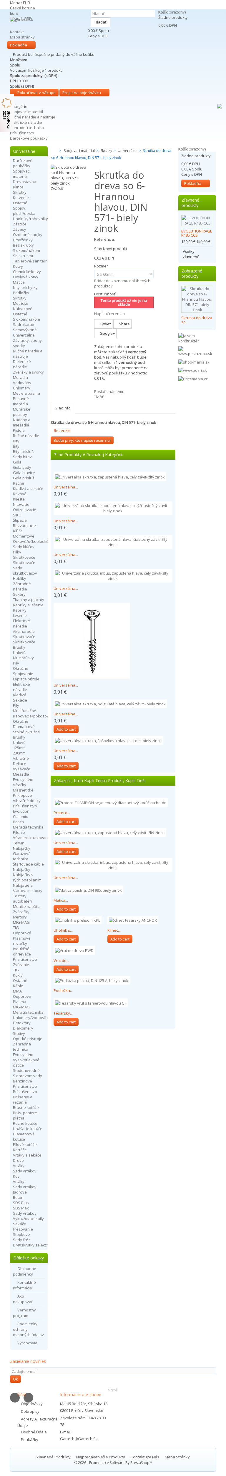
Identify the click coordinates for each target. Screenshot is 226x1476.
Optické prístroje (27, 1038)
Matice (19, 282)
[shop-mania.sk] (194, 361)
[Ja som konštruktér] (197, 338)
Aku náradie (24, 631)
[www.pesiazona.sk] (197, 351)
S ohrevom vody (27, 1075)
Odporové (22, 933)
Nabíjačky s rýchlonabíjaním (27, 877)
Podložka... (63, 990)
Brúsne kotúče (26, 1107)
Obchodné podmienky (24, 1271)
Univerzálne (24, 335)
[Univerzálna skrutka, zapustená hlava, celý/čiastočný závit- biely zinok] (113, 508)
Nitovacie (21, 504)
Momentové (23, 536)
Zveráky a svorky (28, 372)
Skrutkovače (24, 557)
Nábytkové (22, 308)
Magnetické (23, 790)
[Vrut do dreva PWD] (74, 950)
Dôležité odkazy (28, 1258)
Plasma (19, 1001)
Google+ (107, 333)
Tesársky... (63, 1013)
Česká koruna (22, 8)
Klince (18, 187)
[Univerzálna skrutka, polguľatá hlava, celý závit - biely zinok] (110, 703)
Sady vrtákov (24, 1171)
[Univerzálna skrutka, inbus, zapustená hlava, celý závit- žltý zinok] (113, 576)
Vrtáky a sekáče (27, 1155)
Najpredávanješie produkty (101, 1457)
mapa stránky (177, 1457)
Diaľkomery (23, 1028)
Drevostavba (24, 181)
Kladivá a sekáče (28, 488)
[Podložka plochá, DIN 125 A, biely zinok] (92, 980)
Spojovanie (23, 673)
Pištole (19, 430)
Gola (17, 462)
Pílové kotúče (25, 1144)
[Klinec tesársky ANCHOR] (132, 920)
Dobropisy (30, 1411)
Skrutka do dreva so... (196, 319)
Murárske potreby (21, 411)
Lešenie (20, 615)
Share (124, 324)
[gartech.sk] (47, 26)
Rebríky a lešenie (28, 605)
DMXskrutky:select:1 (31, 1245)
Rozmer (101, 266)
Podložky (21, 292)
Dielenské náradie (22, 364)
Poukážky (29, 1439)
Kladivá (19, 694)
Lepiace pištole (26, 679)
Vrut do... (61, 960)
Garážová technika (22, 856)
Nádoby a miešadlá (21, 422)
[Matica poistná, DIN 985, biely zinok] (88, 890)
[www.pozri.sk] (192, 370)
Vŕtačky (19, 784)
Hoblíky (19, 578)
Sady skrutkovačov (25, 570)
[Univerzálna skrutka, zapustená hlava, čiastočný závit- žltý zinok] (113, 542)
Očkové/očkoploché (31, 541)
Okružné (20, 668)
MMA (17, 991)
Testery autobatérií (23, 898)
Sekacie (20, 700)
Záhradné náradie (22, 586)
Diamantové (24, 726)
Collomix (20, 816)
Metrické (20, 303)
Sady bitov (22, 456)
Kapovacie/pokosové (32, 716)
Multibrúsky (23, 657)
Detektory (22, 1022)
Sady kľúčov (23, 546)
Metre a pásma (26, 393)
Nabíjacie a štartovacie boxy (27, 888)
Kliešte (19, 499)
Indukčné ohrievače (22, 951)
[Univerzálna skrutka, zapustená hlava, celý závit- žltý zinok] (110, 476)
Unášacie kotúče (27, 1128)
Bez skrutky (23, 245)
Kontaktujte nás (145, 1457)
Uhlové (19, 652)
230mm (19, 753)
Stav (98, 248)
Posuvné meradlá (21, 401)
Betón (18, 1197)
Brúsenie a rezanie (22, 1099)
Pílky (17, 552)
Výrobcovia (27, 1343)
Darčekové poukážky (29, 138)
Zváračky (21, 911)
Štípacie (20, 520)
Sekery (19, 594)
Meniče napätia (27, 906)
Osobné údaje (34, 1432)
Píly (16, 663)
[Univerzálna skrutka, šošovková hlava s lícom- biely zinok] (108, 740)
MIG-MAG (21, 922)
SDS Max (21, 1208)
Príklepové (22, 795)
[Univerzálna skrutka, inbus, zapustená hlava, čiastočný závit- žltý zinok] (92, 641)
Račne (18, 483)
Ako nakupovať (23, 1298)
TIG (16, 927)
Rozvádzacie (24, 525)
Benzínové (22, 1081)
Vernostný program (24, 1312)
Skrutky (19, 192)
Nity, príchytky (25, 287)
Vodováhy (22, 382)
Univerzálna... (66, 487)
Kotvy (18, 266)
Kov (16, 1176)
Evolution (21, 811)
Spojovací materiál (26, 111)
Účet (21, 1394)
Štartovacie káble (28, 864)
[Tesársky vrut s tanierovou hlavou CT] (91, 1002)
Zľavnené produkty (190, 202)
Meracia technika (28, 827)
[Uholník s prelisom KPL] (78, 920)
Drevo (18, 1160)
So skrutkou (23, 255)
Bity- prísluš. (23, 451)
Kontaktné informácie (24, 1285)
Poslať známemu (109, 391)
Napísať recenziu (109, 313)
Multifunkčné (24, 710)
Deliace (19, 763)
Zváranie (21, 964)
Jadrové (20, 1192)
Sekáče (19, 1223)
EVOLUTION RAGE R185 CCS (196, 233)
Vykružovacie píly (28, 1218)
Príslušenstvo (22, 132)
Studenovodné (26, 1070)
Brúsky (19, 647)
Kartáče (20, 1149)
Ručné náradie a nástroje (32, 117)
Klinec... (114, 930)
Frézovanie (23, 1229)
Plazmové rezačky (22, 941)
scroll (113, 1390)
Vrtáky (18, 1165)
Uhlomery (21, 388)
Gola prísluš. (24, 478)
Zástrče (19, 224)
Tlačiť (99, 396)
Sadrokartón (24, 324)
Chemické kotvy (27, 271)
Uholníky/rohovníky (30, 218)
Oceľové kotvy (25, 277)
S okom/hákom (26, 250)
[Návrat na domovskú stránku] (52, 150)
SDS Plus (21, 1202)
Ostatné (20, 202)
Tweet (105, 324)
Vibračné (21, 758)
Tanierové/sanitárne (31, 261)
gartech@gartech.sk (79, 1438)
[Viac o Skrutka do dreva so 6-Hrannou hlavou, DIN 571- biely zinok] (197, 299)
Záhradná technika (27, 127)
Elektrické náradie (26, 122)
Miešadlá (21, 774)
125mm (19, 747)
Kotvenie (21, 197)
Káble (18, 985)
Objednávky (32, 1403)
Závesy (19, 229)
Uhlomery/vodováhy (31, 1017)
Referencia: (104, 239)
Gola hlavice (24, 472)
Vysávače (21, 769)
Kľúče (18, 530)
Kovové (19, 493)
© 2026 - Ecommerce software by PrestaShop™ (113, 1462)
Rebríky (19, 610)
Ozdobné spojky (27, 234)
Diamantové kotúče (24, 1136)
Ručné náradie (26, 435)
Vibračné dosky (27, 800)
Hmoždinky (23, 239)
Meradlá (20, 377)
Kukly (18, 975)
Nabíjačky (21, 848)
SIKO (17, 515)
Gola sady (22, 467)
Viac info (63, 408)
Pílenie (19, 832)
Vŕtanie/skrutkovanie (32, 837)
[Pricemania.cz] (193, 378)
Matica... (61, 900)
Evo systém (23, 779)
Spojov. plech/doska (24, 210)
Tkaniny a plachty (28, 599)
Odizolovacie (24, 509)
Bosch (18, 821)
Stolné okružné (26, 731)
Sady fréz (21, 1239)
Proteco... (62, 812)
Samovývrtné (25, 329)
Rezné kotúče (25, 1123)
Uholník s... (63, 930)
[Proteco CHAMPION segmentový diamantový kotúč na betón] (111, 802)
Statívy (19, 1033)
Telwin (18, 843)
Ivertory (20, 917)
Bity (16, 441)
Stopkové (21, 1234)
